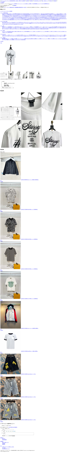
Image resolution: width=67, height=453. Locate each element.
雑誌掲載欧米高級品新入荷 (19, 7)
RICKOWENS (10, 27)
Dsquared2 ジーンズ (15, 22)
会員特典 (27, 0)
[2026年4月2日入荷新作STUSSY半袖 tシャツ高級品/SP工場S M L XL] (10, 71)
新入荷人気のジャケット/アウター (19, 15)
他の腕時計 (35, 38)
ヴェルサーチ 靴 (13, 28)
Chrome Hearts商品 (19, 17)
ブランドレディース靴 (40, 27)
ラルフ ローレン (4, 18)
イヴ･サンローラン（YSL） (6, 17)
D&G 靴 (62, 27)
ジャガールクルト (17, 39)
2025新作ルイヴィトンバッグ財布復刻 (26, 35)
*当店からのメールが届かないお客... (8, 446)
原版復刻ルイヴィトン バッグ (37, 35)
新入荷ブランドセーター (38, 15)
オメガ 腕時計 (39, 38)
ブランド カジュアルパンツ (48, 23)
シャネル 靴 (14, 27)
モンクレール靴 (58, 27)
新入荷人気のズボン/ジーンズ (7, 22)
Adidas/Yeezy (38, 28)
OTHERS (1, 41)
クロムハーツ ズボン (56, 23)
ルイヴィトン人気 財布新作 (6, 31)
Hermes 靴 (43, 28)
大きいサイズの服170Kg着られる (7, 13)
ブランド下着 (39, 19)
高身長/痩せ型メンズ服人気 (39, 13)
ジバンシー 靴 (19, 28)
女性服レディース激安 (5, 14)
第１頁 (10, 427)
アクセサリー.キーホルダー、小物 (47, 19)
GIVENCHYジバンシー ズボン (18, 24)
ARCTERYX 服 (32, 13)
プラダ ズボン (26, 23)
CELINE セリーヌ (51, 15)
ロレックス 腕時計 (11, 38)
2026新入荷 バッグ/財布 (6, 35)
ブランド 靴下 (34, 19)
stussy (8, 19)
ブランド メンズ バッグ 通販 (61, 35)
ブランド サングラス (21, 19)
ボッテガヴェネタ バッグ (52, 35)
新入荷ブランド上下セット (9, 15)
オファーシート (20, 3)
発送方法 (50, 0)
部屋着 (54, 19)
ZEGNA (62, 18)
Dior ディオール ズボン (9, 24)
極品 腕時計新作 (4, 38)
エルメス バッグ (45, 35)
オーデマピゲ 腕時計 (5, 39)
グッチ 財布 (51, 31)
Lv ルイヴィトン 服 (45, 15)
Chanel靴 (47, 28)
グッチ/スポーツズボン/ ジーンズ (50, 22)
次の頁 (14, 427)
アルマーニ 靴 (30, 27)
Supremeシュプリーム (37, 16)
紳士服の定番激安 (57, 14)
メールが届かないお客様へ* (27, 3)
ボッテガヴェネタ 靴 (24, 27)
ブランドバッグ (2, 34)
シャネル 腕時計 (11, 39)
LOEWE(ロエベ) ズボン (22, 22)
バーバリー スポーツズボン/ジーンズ (11, 23)
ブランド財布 (2, 30)
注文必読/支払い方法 (37, 0)
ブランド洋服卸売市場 (10, 7)
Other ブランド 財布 (23, 31)
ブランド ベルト (41, 18)
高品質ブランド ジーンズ (33, 23)
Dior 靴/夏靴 (23, 28)
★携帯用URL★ (46, 3)
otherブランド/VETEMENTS (27, 18)
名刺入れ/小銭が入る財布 (15, 31)
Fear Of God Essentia (35, 18)
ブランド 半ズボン (41, 23)
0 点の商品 (2, 2)
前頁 (11, 427)
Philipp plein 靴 (53, 27)
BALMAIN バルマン (52, 16)
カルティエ (57, 38)
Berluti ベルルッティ (13, 14)
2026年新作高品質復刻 (25, 13)
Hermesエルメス (15, 16)
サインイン (12, 3)
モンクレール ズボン (21, 23)
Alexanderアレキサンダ (20, 14)
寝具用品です (57, 19)
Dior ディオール (33, 17)
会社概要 (23, 0)
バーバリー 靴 (18, 27)
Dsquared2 (43, 16)
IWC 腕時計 (16, 38)
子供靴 (41, 28)
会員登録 (15, 3)
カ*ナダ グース (58, 16)
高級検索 (14, 5)
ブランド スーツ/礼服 (19, 18)
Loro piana (59, 15)
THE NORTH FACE (53, 18)
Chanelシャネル (13, 17)
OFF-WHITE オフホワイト (55, 17)
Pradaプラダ (38, 17)
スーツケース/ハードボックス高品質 (6, 11)
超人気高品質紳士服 (47, 13)
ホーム (5, 7)
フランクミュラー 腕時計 (46, 38)
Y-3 (6, 19)
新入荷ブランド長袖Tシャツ (49, 14)
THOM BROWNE (47, 18)
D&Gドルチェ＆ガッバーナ (29, 16)
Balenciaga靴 (27, 28)
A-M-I (57, 15)
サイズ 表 (42, 3)
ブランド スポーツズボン (40, 22)
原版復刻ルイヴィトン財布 (30, 31)
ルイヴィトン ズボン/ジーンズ (31, 22)
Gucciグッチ (47, 16)
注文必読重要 (4, 439)
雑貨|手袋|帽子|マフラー (28, 19)
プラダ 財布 (55, 31)
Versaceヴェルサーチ (62, 17)
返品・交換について (45, 0)
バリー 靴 (9, 28)
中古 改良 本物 (23, 39)
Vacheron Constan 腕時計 (63, 38)
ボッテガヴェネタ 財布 (60, 31)
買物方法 (1, 437)
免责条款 (54, 0)
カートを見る (2, 1)
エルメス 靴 (35, 27)
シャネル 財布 (37, 31)
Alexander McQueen (32, 28)
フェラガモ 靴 (5, 28)
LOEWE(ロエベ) (63, 16)
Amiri (55, 15)
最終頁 (16, 427)
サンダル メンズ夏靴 (47, 27)
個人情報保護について (36, 3)
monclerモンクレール (21, 16)
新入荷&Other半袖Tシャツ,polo (29, 14)
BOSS (5, 19)
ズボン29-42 (57, 22)
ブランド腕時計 (2, 37)
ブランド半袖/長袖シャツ (12, 18)
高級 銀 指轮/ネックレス (13, 19)
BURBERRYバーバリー (9, 16)
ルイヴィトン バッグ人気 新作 (15, 35)
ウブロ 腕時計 (52, 38)
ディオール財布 (7, 32)
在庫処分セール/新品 (62, 13)
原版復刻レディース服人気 (55, 13)
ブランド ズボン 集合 (3, 21)
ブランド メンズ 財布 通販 (44, 31)
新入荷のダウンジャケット (29, 15)
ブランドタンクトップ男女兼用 (39, 14)
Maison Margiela (58, 18)
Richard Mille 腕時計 (30, 38)
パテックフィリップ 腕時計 (22, 38)
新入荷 (25, 7)
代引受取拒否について (5, 448)
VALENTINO (42, 17)
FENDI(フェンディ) (47, 17)
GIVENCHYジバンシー (26, 17)
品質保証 (31, 0)
